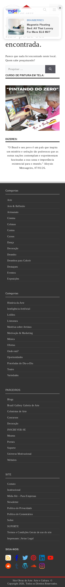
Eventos (11, 272)
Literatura (12, 321)
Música (11, 339)
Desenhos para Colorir (19, 260)
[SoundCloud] (33, 567)
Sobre (10, 520)
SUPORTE (13, 526)
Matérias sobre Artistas (19, 327)
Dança (10, 242)
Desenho (11, 254)
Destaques (12, 266)
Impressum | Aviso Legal (20, 538)
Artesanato (13, 212)
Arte (9, 200)
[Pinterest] (33, 559)
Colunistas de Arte (17, 411)
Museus (11, 435)
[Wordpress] (25, 567)
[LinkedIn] (42, 559)
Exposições (13, 278)
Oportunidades (15, 357)
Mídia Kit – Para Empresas (21, 496)
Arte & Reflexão (16, 206)
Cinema (11, 218)
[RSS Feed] (8, 559)
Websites (11, 460)
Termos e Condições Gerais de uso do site (29, 532)
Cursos (10, 236)
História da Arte (15, 302)
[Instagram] (42, 567)
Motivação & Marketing (20, 333)
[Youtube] (50, 559)
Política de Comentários (20, 514)
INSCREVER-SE (16, 429)
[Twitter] (25, 559)
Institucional (13, 490)
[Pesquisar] (50, 69)
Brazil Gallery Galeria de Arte (23, 405)
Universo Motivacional (19, 453)
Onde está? (13, 351)
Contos (11, 230)
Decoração (12, 248)
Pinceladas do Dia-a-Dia (20, 363)
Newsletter (13, 502)
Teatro (10, 369)
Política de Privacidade (19, 508)
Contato (11, 484)
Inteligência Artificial (18, 308)
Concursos (12, 417)
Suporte (11, 448)
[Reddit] (8, 567)
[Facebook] (17, 559)
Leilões (11, 314)
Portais (11, 442)
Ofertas (11, 345)
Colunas (11, 224)
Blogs (10, 399)
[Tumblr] (17, 567)
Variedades (13, 375)
